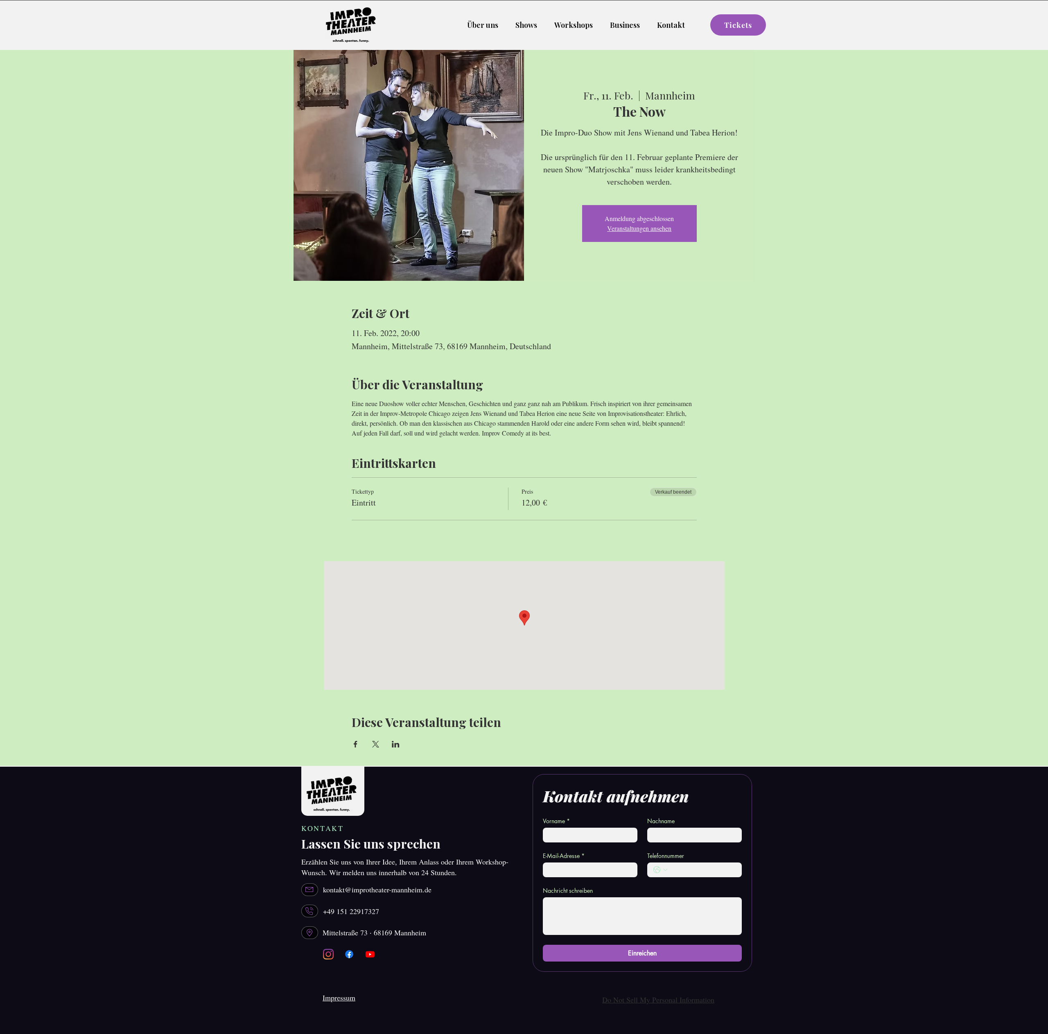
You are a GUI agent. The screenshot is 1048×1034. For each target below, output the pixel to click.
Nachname (661, 820)
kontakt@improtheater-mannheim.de (377, 889)
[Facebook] (349, 954)
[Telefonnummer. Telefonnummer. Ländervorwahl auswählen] (660, 870)
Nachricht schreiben (568, 890)
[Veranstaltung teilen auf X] (375, 744)
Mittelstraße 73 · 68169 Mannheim (374, 932)
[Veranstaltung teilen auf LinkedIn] (396, 744)
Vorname (556, 820)
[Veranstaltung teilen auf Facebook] (355, 744)
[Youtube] (370, 954)
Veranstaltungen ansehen (639, 228)
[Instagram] (328, 954)
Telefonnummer (665, 855)
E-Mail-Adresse (564, 855)
